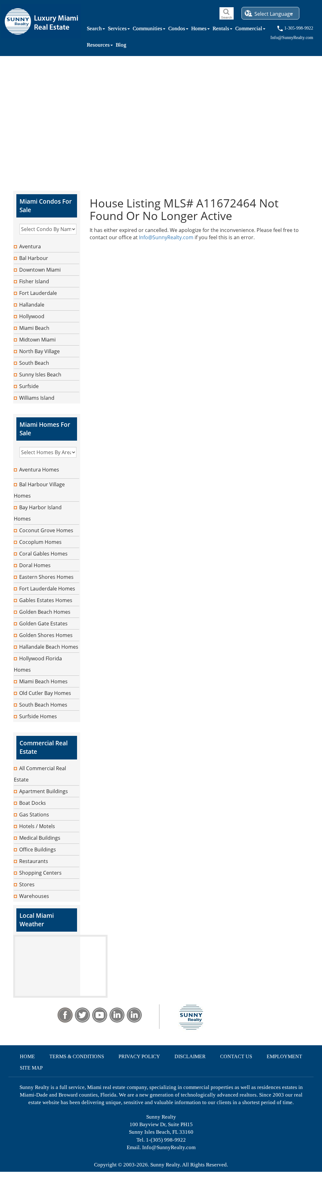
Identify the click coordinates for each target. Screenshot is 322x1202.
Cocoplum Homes (40, 542)
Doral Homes (35, 565)
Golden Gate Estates (43, 623)
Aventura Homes (39, 469)
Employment (284, 1056)
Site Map (31, 1067)
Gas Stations (34, 814)
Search (94, 29)
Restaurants (33, 861)
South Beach (34, 362)
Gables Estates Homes (45, 600)
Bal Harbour (33, 258)
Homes (199, 29)
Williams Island (36, 397)
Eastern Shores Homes (46, 576)
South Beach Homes (43, 704)
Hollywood (31, 316)
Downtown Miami (40, 269)
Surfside (29, 386)
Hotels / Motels (37, 826)
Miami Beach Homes (43, 681)
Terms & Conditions (76, 1056)
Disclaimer (190, 1056)
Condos (176, 29)
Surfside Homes (38, 716)
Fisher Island (34, 281)
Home (27, 1056)
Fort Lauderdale (38, 293)
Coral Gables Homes (43, 553)
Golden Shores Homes (46, 635)
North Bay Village (39, 351)
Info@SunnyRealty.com (166, 237)
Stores (27, 884)
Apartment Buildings (43, 791)
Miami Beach (34, 327)
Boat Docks (32, 802)
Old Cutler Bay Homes (45, 693)
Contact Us (236, 1056)
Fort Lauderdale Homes (47, 588)
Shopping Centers (40, 872)
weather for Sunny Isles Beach (60, 994)
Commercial (248, 29)
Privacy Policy (139, 1056)
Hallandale (31, 304)
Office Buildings (37, 849)
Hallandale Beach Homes (48, 646)
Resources (98, 46)
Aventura (30, 246)
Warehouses (34, 896)
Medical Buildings (39, 837)
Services (117, 29)
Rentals (221, 29)
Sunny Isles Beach (40, 374)
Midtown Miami (37, 339)
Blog (121, 46)
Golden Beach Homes (44, 611)
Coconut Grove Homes (46, 530)
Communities (147, 29)
